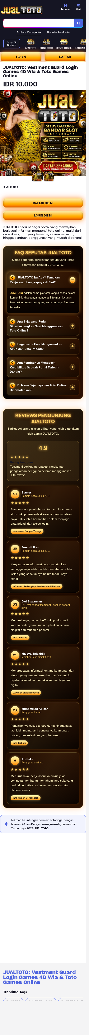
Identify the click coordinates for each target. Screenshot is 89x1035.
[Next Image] (82, 133)
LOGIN (21, 57)
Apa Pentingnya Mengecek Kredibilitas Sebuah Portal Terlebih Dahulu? (34, 367)
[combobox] (39, 23)
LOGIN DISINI (43, 215)
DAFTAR (65, 57)
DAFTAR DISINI (43, 203)
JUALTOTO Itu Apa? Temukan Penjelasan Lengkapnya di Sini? (35, 280)
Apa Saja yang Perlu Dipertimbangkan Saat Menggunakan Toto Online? (36, 326)
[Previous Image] (3, 133)
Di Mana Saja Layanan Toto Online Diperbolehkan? (38, 387)
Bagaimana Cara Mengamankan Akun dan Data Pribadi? (36, 346)
